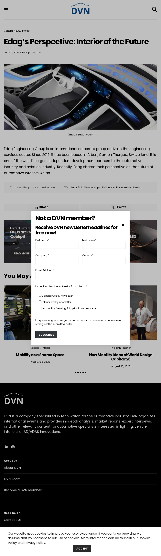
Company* (42, 255)
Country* (87, 255)
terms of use (91, 320)
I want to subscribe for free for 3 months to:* (61, 286)
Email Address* (44, 270)
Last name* (89, 240)
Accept (82, 549)
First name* (42, 240)
